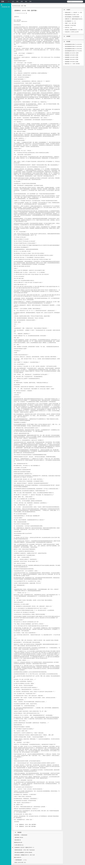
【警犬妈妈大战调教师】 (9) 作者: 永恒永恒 (23, 852)
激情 (9, 1)
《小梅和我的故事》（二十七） (20, 859)
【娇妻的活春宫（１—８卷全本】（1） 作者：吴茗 (74, 12)
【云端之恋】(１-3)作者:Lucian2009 (71, 31)
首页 (22, 5)
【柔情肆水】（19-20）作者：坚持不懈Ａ (27, 826)
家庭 (17, 1)
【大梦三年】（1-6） (68, 27)
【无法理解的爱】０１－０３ (70, 21)
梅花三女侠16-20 (17, 857)
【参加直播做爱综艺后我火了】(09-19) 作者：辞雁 (74, 46)
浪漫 (22, 1)
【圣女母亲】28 (17, 839)
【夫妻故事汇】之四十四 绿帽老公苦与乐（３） (24, 847)
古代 (13, 1)
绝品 (26, 1)
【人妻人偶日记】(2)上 (19, 844)
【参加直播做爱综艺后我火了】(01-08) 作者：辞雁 (74, 44)
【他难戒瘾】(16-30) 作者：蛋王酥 (71, 55)
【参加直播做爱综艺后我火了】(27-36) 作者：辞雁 (74, 50)
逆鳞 (2, 1)
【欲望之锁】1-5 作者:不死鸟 (70, 25)
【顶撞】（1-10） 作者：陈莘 (70, 23)
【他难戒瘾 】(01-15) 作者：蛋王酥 (71, 52)
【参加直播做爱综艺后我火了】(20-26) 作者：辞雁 (74, 48)
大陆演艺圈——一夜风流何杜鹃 (20, 834)
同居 (30, 1)
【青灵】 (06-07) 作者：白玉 (20, 862)
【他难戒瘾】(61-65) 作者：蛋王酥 (71, 61)
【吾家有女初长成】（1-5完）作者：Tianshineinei (24, 849)
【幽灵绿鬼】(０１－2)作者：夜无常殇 (72, 63)
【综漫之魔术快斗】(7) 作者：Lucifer (71, 14)
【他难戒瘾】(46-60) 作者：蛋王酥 (71, 59)
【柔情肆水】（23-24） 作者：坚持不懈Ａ (27, 824)
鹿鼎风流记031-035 (18, 842)
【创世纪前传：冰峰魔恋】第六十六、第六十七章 (24, 854)
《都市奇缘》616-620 (18, 837)
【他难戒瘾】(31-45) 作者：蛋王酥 (71, 57)
